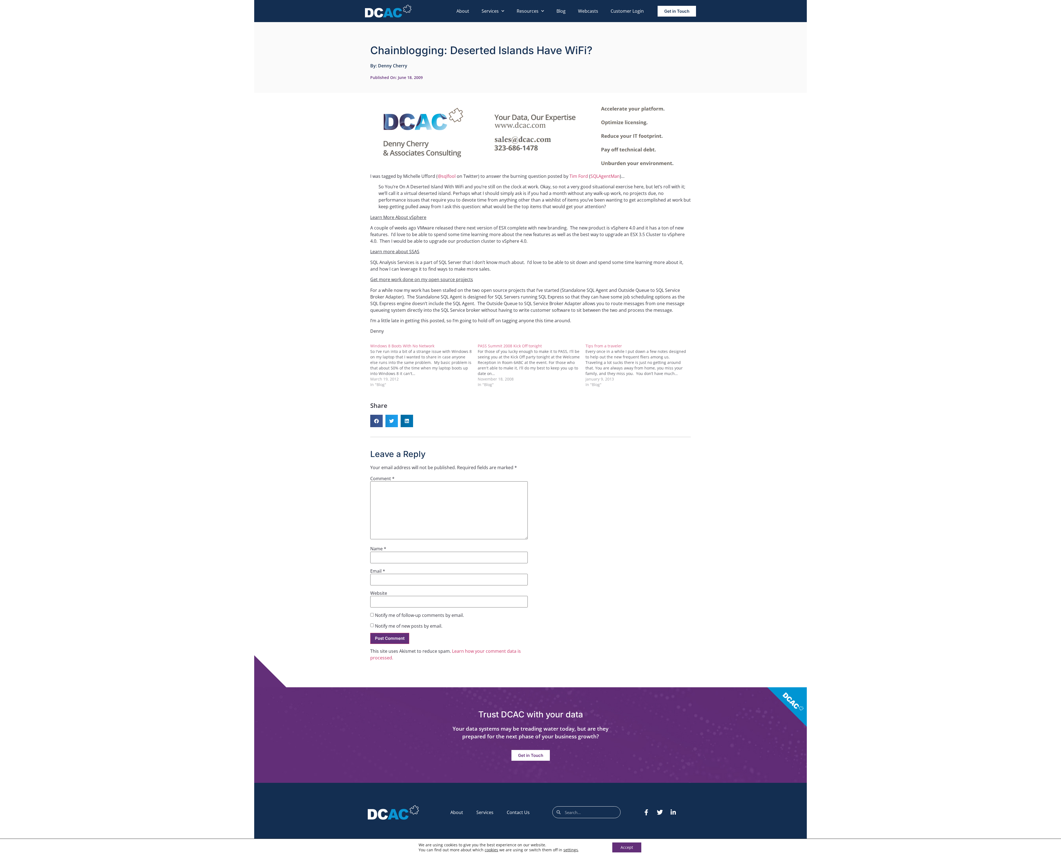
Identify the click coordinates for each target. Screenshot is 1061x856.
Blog (561, 11)
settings (570, 849)
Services (490, 11)
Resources (528, 11)
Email (377, 571)
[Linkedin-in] (673, 812)
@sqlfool (447, 176)
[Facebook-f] (646, 812)
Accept (627, 847)
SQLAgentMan (605, 176)
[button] (376, 421)
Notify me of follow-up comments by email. (419, 615)
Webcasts (588, 11)
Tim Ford (578, 176)
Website (378, 593)
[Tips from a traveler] (639, 365)
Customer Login (627, 11)
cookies (491, 849)
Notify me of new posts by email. (408, 626)
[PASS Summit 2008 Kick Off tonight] (531, 365)
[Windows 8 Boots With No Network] (424, 365)
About (462, 11)
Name (378, 548)
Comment (382, 478)
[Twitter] (660, 812)
